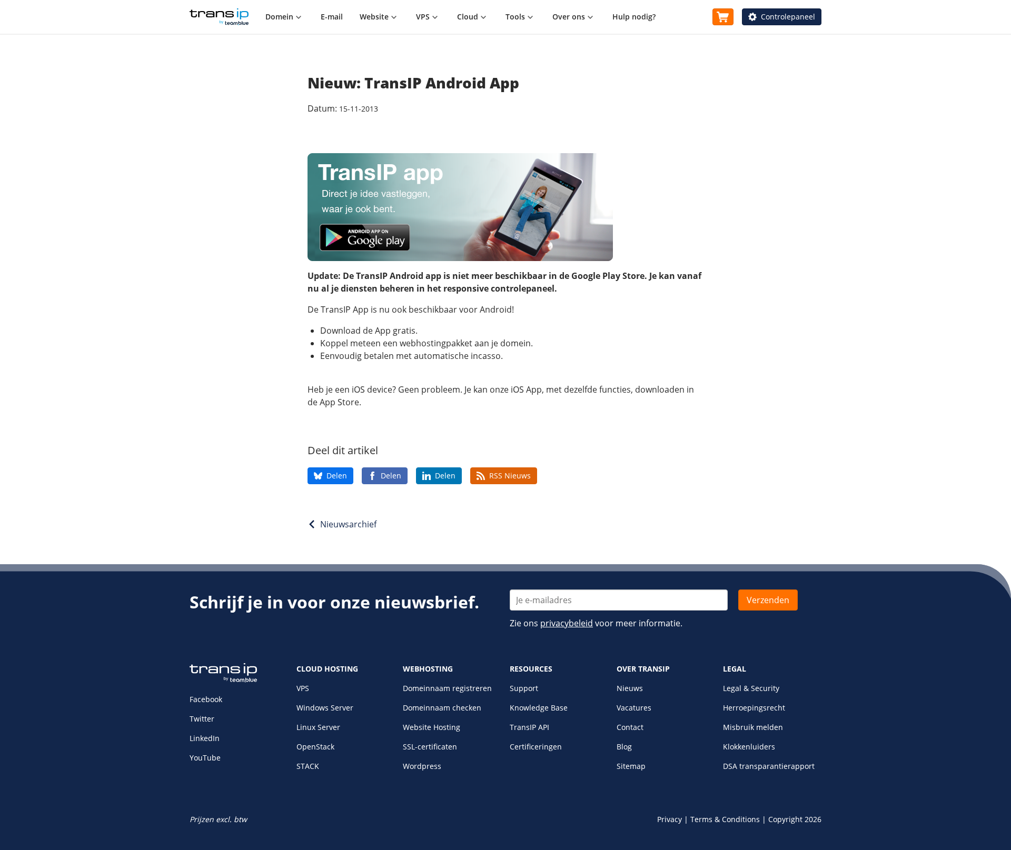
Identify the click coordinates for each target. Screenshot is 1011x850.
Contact (630, 727)
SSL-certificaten (430, 747)
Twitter (202, 719)
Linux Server (318, 727)
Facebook (206, 699)
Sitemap (631, 766)
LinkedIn (205, 738)
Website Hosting (431, 727)
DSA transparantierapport (769, 766)
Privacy (669, 819)
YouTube (205, 758)
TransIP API (529, 727)
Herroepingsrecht (754, 708)
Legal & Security (751, 688)
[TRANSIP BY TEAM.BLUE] (223, 680)
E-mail (332, 17)
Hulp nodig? (634, 17)
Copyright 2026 (794, 819)
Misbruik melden (753, 727)
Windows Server (324, 708)
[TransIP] (219, 16)
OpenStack (315, 747)
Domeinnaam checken (442, 708)
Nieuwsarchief (348, 524)
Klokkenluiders (749, 747)
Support (524, 688)
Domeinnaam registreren (447, 688)
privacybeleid (566, 623)
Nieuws (630, 688)
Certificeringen (536, 747)
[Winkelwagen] (723, 16)
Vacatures (634, 708)
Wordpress (422, 766)
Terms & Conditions (725, 819)
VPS (302, 688)
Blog (624, 747)
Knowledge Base (539, 708)
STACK (307, 766)
